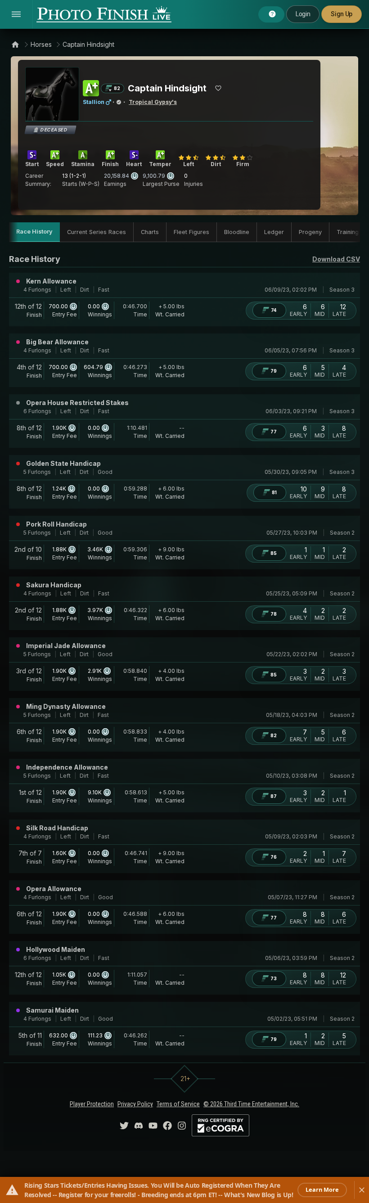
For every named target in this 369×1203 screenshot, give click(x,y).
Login (303, 14)
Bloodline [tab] (236, 232)
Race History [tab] (34, 231)
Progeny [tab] (310, 232)
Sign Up (341, 14)
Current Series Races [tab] (96, 232)
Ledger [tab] (274, 232)
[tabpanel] (184, 654)
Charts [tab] (150, 232)
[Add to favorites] (218, 88)
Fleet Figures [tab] (191, 232)
